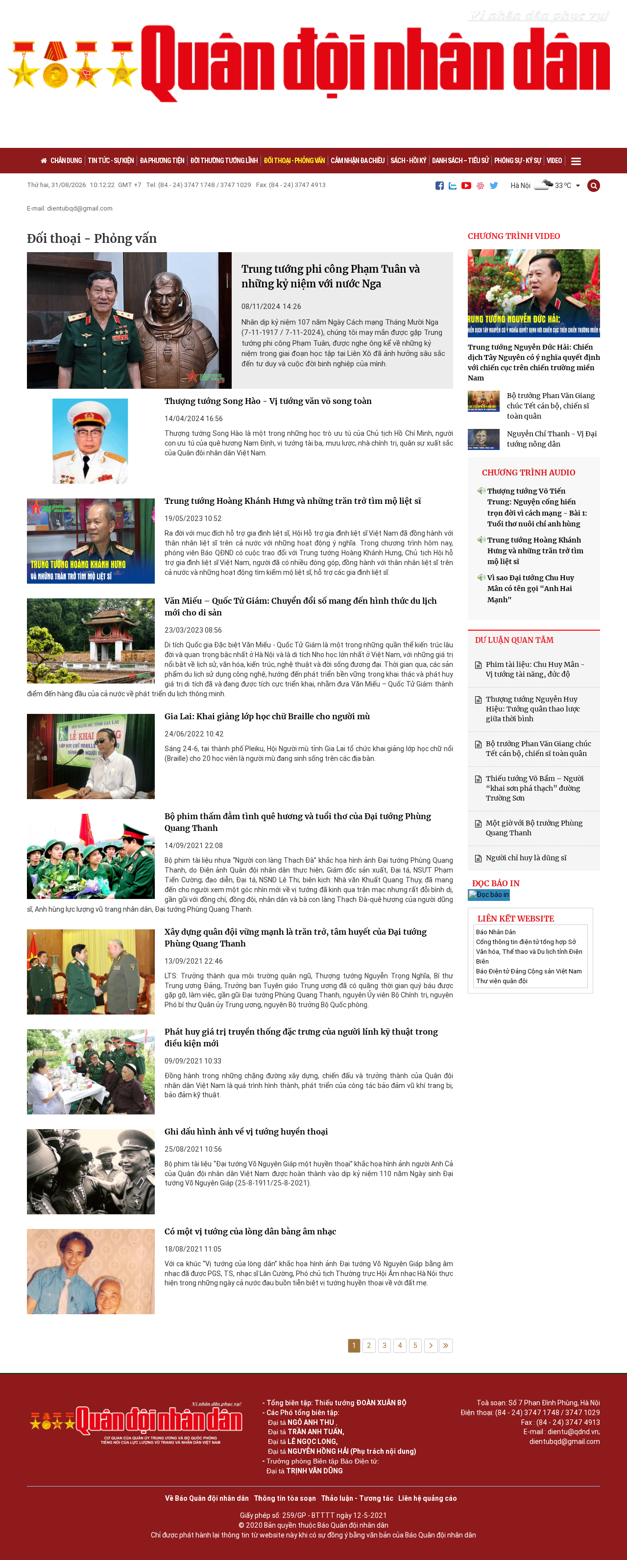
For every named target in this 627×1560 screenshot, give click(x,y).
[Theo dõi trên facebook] (439, 185)
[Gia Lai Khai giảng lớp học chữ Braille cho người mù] (91, 759)
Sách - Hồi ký (408, 160)
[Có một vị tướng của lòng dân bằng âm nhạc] (91, 1274)
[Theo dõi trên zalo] (453, 186)
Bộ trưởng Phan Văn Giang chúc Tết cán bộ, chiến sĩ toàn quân (551, 406)
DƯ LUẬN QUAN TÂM (514, 640)
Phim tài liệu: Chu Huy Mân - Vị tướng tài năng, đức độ (535, 669)
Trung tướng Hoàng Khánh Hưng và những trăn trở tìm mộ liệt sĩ (293, 501)
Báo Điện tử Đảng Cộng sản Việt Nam (529, 971)
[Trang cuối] (446, 1346)
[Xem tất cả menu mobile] (576, 158)
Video (554, 160)
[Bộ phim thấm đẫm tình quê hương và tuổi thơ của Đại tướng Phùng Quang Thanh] (91, 859)
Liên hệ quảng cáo (427, 1498)
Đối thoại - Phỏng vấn (294, 160)
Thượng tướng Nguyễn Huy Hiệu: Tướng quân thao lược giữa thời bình (533, 709)
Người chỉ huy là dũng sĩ (526, 857)
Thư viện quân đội (502, 981)
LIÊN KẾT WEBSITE (516, 918)
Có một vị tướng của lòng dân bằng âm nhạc (250, 1231)
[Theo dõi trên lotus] (480, 186)
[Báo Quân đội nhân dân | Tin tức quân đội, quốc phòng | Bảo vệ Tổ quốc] (313, 74)
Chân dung (66, 160)
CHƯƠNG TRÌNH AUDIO (529, 472)
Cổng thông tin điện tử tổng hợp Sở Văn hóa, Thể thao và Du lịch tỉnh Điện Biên (529, 952)
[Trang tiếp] (431, 1346)
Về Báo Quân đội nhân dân (207, 1498)
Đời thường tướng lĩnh (224, 160)
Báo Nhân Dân (496, 932)
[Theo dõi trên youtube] (466, 185)
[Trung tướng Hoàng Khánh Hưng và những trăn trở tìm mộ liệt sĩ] (91, 543)
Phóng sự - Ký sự (517, 160)
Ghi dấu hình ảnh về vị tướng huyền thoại (246, 1131)
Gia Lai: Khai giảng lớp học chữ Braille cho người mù (267, 716)
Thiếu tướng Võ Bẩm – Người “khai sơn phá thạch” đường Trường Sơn (535, 788)
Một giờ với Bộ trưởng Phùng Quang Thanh (534, 828)
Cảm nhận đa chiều (358, 160)
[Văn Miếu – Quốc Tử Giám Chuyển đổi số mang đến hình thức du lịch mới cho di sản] (91, 643)
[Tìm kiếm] (593, 185)
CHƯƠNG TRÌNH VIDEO (514, 236)
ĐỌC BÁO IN (496, 883)
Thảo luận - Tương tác (357, 1498)
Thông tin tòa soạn (285, 1498)
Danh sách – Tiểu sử (460, 160)
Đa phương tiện (162, 160)
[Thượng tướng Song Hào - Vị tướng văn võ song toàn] (91, 444)
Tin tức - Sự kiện (111, 160)
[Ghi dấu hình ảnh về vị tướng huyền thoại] (91, 1174)
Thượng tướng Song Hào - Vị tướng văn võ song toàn (268, 401)
